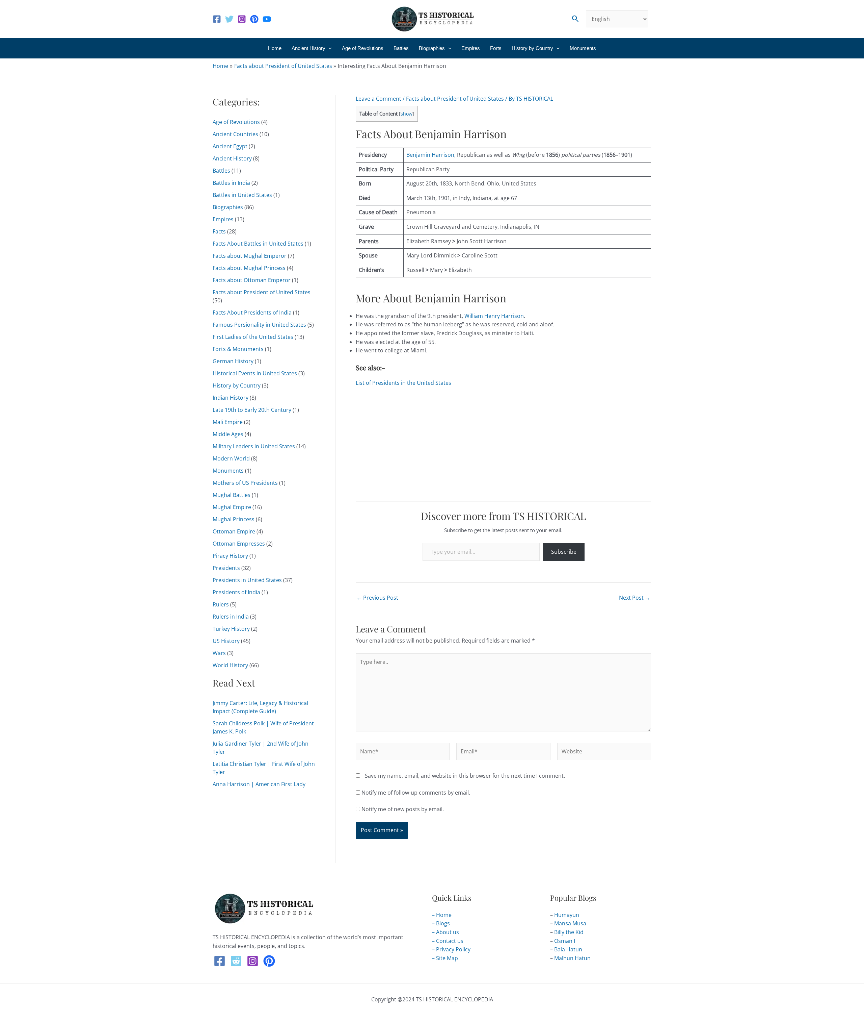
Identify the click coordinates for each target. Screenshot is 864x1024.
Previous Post (377, 597)
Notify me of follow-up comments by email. (415, 792)
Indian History (230, 397)
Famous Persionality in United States (259, 324)
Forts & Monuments (238, 349)
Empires (470, 48)
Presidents (226, 568)
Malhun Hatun (572, 958)
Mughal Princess (233, 519)
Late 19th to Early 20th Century (252, 410)
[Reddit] (236, 961)
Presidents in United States (247, 580)
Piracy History (230, 555)
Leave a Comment (378, 98)
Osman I (564, 941)
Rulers (221, 604)
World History (230, 665)
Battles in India (231, 182)
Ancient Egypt (230, 146)
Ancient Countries (235, 134)
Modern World (231, 458)
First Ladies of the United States (253, 337)
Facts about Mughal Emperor (250, 255)
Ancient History (308, 48)
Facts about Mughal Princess (249, 268)
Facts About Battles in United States (258, 243)
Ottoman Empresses (239, 543)
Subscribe (563, 551)
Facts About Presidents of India (252, 312)
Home (274, 48)
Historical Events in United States (255, 373)
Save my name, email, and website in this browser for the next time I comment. (465, 775)
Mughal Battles (231, 495)
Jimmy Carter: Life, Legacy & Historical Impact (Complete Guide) (260, 707)
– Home (442, 915)
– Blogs (441, 923)
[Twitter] (229, 19)
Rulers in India (231, 616)
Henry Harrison (504, 316)
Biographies (432, 48)
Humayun (566, 915)
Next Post (634, 597)
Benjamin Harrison (430, 154)
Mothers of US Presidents (245, 482)
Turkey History (231, 628)
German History (233, 361)
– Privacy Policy (451, 949)
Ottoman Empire (234, 531)
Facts (219, 231)
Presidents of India (236, 592)
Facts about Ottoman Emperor (252, 280)
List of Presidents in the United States (403, 382)
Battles (401, 48)
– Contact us (447, 941)
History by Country (532, 48)
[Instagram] (242, 19)
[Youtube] (267, 19)
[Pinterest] (254, 19)
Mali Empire (228, 422)
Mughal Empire (232, 507)
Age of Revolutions (362, 48)
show (406, 113)
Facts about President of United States (261, 292)
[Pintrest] (269, 961)
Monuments (583, 48)
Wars (219, 653)
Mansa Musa (570, 923)
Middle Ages (228, 434)
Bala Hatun (568, 949)
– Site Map (445, 958)
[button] (575, 19)
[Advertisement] (503, 442)
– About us (445, 932)
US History (226, 641)
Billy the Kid (569, 932)
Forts (496, 48)
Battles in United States (242, 195)
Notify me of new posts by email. (402, 809)
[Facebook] (217, 19)
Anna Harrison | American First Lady (259, 784)
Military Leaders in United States (254, 446)
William (473, 316)
